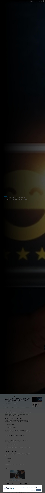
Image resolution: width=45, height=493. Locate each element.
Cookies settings (33, 490)
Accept (38, 490)
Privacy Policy (12, 488)
